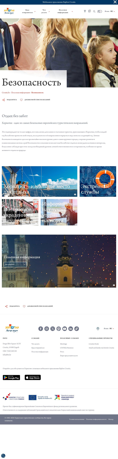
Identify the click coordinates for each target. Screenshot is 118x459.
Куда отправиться (37, 348)
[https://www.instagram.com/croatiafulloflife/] (46, 328)
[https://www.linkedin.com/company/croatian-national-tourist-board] (70, 328)
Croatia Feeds (94, 344)
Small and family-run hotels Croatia (101, 348)
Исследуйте (9, 264)
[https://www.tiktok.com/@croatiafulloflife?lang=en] (76, 328)
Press (62, 352)
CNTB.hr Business (66, 348)
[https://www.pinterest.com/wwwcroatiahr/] (58, 328)
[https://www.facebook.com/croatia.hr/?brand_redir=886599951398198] (40, 328)
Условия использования (76, 419)
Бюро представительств (69, 356)
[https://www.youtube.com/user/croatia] (64, 328)
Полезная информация (39, 352)
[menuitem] (11, 377)
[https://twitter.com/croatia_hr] (52, 328)
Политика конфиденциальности (96, 419)
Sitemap (110, 419)
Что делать (35, 344)
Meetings (63, 344)
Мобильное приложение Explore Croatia (59, 2)
